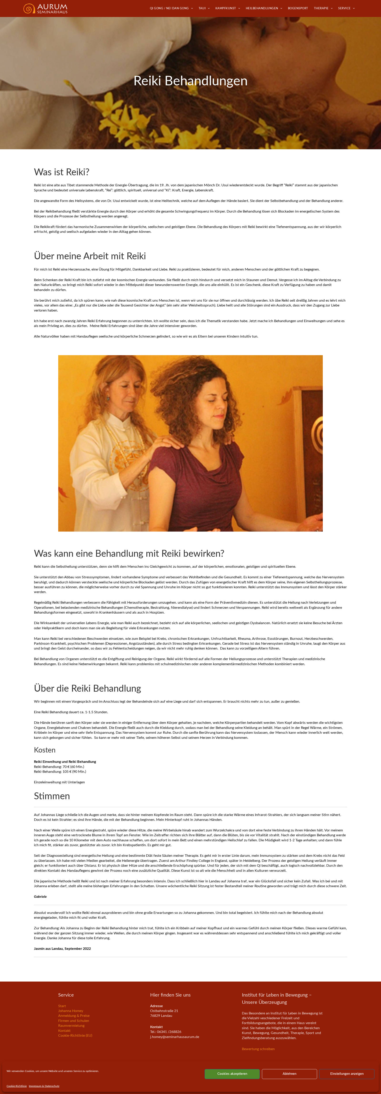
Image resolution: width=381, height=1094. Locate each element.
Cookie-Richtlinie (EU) (75, 1035)
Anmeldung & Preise (74, 1015)
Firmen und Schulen (73, 1021)
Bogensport (298, 8)
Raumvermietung (71, 1025)
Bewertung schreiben (258, 1049)
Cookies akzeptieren (232, 1073)
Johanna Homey (70, 1011)
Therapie (321, 8)
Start (62, 1006)
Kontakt (64, 1030)
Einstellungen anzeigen (347, 1073)
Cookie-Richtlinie (17, 1086)
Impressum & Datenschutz (44, 1086)
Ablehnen (289, 1073)
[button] (191, 8)
